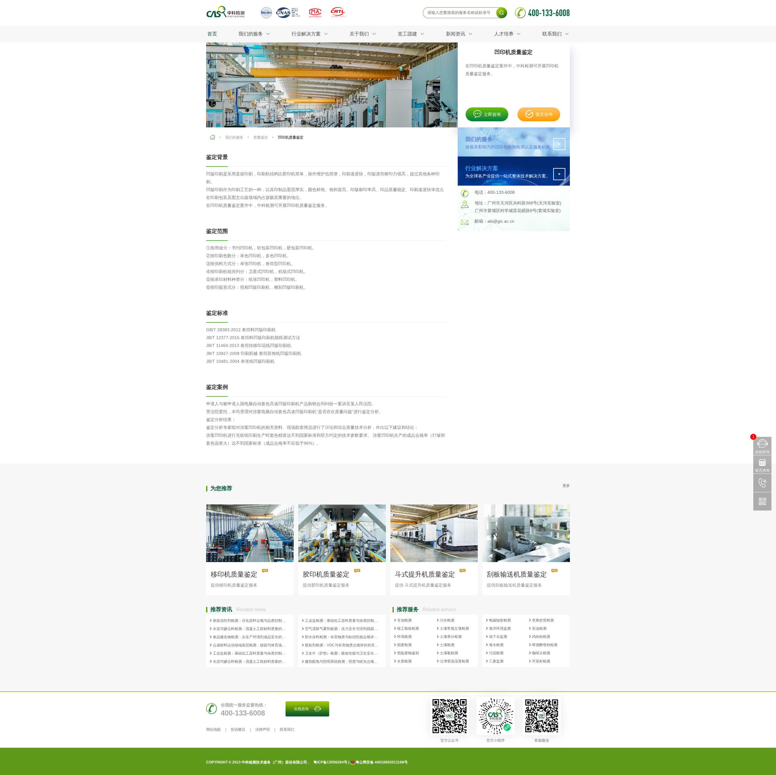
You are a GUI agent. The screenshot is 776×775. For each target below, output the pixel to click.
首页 (212, 33)
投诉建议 (238, 729)
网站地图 (213, 729)
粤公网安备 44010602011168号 (382, 762)
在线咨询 (301, 709)
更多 (566, 486)
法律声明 (262, 729)
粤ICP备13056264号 (330, 762)
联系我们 (287, 729)
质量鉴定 (260, 137)
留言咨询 (544, 114)
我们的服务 (234, 137)
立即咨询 (492, 114)
